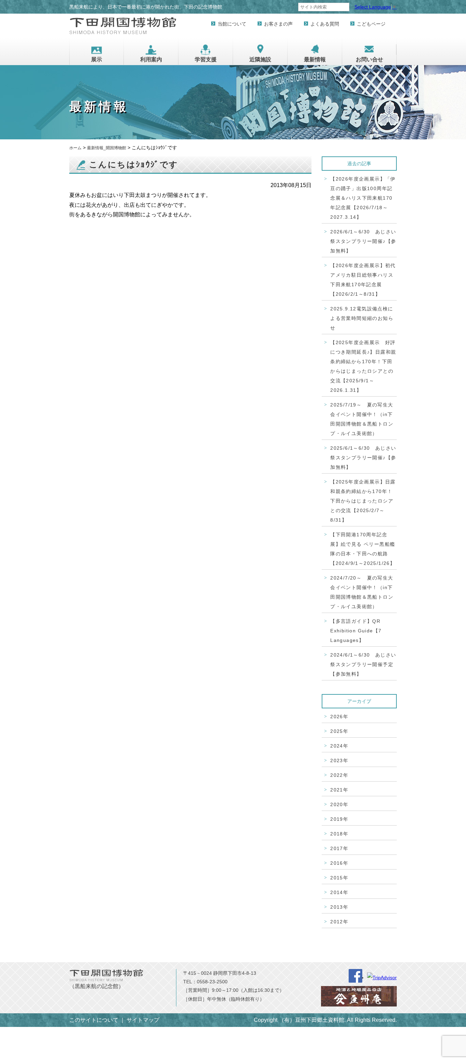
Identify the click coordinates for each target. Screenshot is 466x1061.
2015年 (339, 877)
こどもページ (371, 24)
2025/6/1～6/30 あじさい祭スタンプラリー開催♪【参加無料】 (363, 457)
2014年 (339, 892)
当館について (232, 24)
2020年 (339, 804)
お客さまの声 (278, 24)
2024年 (339, 746)
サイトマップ (143, 1020)
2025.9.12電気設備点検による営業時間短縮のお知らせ (361, 318)
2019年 (339, 819)
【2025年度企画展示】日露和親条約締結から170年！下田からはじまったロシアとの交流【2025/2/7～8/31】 (363, 501)
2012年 (339, 921)
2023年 (339, 760)
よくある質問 (324, 24)
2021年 (339, 790)
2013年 (339, 907)
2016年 (339, 863)
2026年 (339, 716)
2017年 (339, 848)
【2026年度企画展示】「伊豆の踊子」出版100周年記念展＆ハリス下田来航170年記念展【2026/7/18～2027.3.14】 (363, 198)
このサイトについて (93, 1020)
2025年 (339, 731)
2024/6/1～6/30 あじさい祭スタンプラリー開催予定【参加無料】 (363, 664)
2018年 (339, 833)
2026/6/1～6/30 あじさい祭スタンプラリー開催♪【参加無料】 (363, 241)
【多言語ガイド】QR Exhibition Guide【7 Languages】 (355, 630)
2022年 (339, 775)
